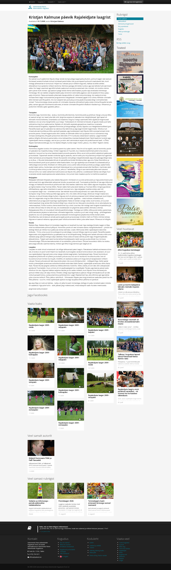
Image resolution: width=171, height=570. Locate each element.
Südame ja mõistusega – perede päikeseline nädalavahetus (39, 503)
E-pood (121, 545)
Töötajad (63, 551)
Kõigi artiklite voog (124, 43)
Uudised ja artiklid (95, 546)
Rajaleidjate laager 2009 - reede (39, 326)
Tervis (120, 34)
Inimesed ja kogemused (125, 24)
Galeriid (91, 550)
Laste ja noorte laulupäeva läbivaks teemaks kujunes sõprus (129, 287)
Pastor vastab (102, 555)
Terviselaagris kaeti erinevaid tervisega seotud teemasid (99, 503)
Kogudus (41, 2)
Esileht (32, 2)
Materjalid (92, 552)
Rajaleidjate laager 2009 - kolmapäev (39, 353)
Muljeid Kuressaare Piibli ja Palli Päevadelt (40, 459)
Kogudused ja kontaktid (67, 549)
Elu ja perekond (123, 26)
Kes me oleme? (65, 543)
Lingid (121, 560)
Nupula (121, 558)
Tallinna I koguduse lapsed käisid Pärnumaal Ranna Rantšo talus (129, 356)
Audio (102, 550)
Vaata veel (61, 2)
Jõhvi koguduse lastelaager (129, 250)
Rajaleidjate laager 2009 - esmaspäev (39, 409)
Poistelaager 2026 (65, 501)
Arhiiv (121, 552)
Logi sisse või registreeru (134, 2)
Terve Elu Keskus (124, 548)
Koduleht (51, 2)
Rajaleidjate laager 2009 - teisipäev (39, 381)
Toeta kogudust (124, 543)
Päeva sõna (93, 555)
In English (65, 556)
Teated (121, 48)
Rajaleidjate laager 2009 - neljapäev (69, 326)
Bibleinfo (122, 556)
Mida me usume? (65, 545)
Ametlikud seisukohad (67, 547)
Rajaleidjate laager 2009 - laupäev (98, 331)
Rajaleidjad (122, 550)
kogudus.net (123, 554)
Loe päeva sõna (45, 531)
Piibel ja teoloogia (124, 31)
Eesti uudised (122, 19)
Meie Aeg (122, 547)
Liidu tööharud (64, 553)
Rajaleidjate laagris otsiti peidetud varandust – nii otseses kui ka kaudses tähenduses (128, 392)
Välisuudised (122, 21)
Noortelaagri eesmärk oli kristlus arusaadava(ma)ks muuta (129, 321)
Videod (97, 550)
